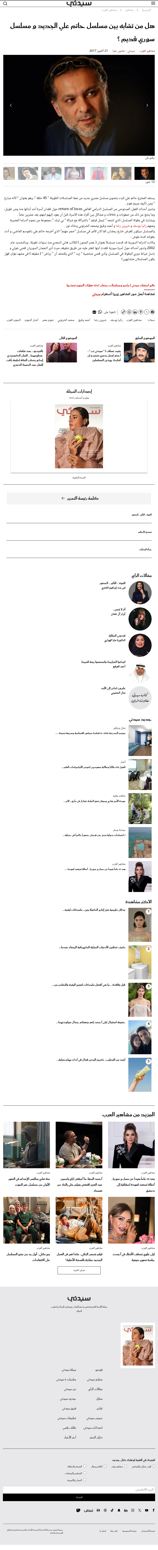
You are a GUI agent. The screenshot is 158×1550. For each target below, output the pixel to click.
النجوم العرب (14, 320)
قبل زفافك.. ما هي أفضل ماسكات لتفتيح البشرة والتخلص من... (88, 984)
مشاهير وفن (117, 1467)
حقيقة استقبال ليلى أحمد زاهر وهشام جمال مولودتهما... (90, 1022)
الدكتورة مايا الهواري (114, 640)
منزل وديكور (119, 728)
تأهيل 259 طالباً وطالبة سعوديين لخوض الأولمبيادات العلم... (93, 767)
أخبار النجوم (31, 320)
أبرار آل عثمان (118, 614)
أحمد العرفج (119, 666)
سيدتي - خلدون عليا (124, 51)
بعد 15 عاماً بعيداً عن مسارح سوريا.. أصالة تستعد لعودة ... (95, 869)
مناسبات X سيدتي (66, 1379)
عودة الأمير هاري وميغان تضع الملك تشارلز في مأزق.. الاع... (94, 801)
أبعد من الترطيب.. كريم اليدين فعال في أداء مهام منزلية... (90, 1059)
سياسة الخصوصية (129, 1531)
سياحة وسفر (119, 830)
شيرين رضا (123, 226)
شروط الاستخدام (148, 1531)
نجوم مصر (48, 320)
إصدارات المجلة (79, 391)
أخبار (123, 762)
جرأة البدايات (145, 550)
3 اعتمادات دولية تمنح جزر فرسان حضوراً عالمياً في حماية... (94, 835)
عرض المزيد (79, 1270)
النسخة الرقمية (79, 478)
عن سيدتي (70, 1389)
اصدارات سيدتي (93, 1428)
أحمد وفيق (84, 320)
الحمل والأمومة (74, 1480)
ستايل (99, 1399)
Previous (147, 105)
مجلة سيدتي (69, 1370)
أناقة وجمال (97, 1467)
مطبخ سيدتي (95, 1379)
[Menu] (153, 3)
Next (11, 105)
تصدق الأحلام (145, 532)
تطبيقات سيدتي (66, 1418)
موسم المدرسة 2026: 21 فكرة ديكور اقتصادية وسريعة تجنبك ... (90, 733)
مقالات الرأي (142, 575)
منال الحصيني (118, 693)
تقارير (100, 1408)
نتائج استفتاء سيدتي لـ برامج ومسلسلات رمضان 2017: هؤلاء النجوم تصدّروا (111, 285)
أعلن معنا (114, 1531)
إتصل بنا (103, 1531)
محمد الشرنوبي (65, 320)
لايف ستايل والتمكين (141, 1467)
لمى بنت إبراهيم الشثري (113, 587)
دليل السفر (96, 1437)
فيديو (99, 1370)
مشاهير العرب (147, 51)
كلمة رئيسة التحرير (83, 498)
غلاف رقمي (69, 1428)
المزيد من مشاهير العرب (128, 1114)
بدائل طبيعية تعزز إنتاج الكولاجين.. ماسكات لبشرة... (93, 909)
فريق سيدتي (69, 1408)
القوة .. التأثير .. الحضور (142, 515)
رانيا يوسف (140, 226)
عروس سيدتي (94, 1418)
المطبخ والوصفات (73, 1473)
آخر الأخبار (70, 1437)
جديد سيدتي (140, 719)
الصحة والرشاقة (74, 1467)
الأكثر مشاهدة (138, 902)
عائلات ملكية (119, 796)
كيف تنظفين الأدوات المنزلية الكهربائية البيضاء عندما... (92, 947)
